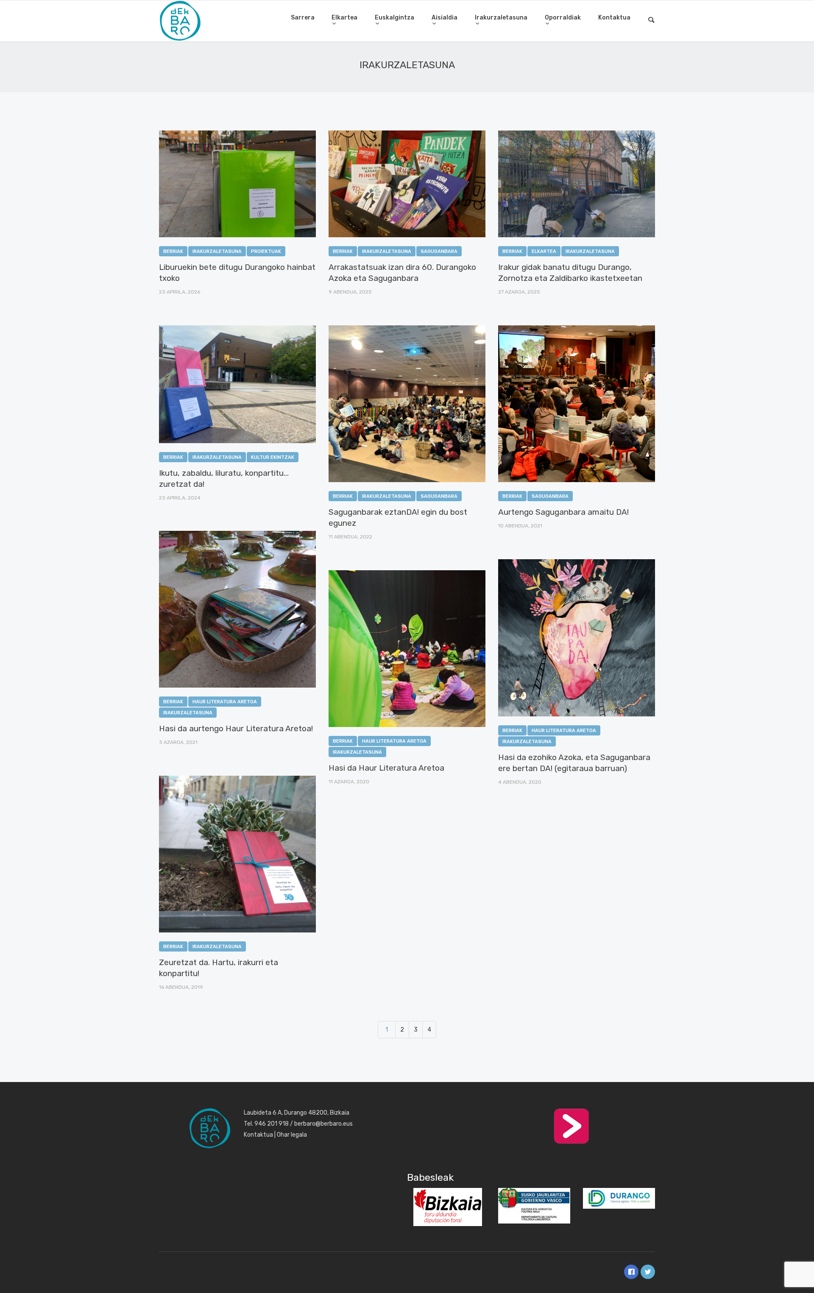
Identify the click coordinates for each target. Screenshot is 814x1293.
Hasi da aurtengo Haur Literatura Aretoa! (236, 728)
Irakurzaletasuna (501, 17)
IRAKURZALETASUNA (217, 251)
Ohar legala (292, 1134)
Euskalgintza (394, 17)
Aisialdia (444, 17)
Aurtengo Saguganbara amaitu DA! (563, 512)
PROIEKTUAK (266, 251)
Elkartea (344, 17)
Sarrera (303, 17)
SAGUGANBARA (439, 251)
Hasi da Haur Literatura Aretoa (386, 768)
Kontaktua (614, 17)
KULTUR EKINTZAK (272, 457)
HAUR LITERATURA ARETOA (224, 702)
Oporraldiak (563, 17)
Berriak (173, 251)
